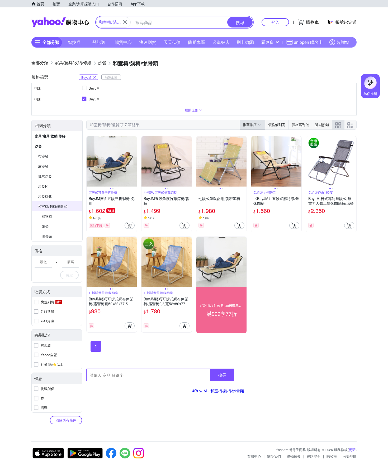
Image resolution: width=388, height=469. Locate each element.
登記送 (98, 42)
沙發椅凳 (45, 196)
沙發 (38, 145)
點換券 (74, 42)
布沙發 (43, 156)
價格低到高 (276, 124)
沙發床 (43, 186)
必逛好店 (220, 42)
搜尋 (222, 375)
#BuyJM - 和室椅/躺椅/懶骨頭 (218, 390)
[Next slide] (133, 161)
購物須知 (294, 456)
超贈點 (343, 42)
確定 (69, 274)
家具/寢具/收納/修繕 (50, 135)
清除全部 (111, 77)
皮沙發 (43, 166)
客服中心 (254, 456)
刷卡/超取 (245, 42)
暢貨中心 (123, 42)
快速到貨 (147, 42)
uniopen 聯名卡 (308, 42)
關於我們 (274, 456)
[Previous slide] (90, 161)
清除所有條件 (66, 419)
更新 (352, 449)
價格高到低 (300, 124)
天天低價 (172, 42)
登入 (275, 22)
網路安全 (313, 456)
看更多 (267, 42)
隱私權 (332, 456)
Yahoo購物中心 (60, 22)
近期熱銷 (322, 124)
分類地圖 (350, 456)
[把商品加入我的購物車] (130, 225)
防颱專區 (196, 42)
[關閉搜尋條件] (125, 22)
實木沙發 (45, 176)
